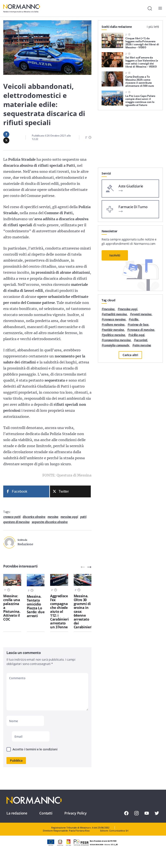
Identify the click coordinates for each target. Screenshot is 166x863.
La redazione (16, 813)
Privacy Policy (75, 813)
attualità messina (115, 314)
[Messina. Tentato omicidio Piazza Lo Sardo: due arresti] (36, 580)
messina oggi (69, 517)
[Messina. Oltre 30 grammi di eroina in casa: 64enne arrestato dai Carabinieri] (83, 580)
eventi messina (142, 314)
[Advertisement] (130, 141)
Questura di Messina (16, 522)
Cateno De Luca (139, 325)
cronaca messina (115, 319)
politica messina (114, 335)
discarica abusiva (34, 517)
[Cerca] (149, 8)
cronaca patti (12, 517)
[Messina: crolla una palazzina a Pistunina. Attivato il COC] (12, 580)
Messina (53, 517)
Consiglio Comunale (116, 345)
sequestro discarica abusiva (50, 522)
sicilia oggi (137, 335)
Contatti (45, 813)
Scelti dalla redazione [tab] (117, 27)
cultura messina (114, 325)
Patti (83, 517)
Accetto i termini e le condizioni (35, 749)
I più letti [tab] (153, 27)
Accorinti (141, 340)
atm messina (142, 345)
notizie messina (114, 330)
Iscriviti (114, 255)
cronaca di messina (141, 330)
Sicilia (134, 319)
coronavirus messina (117, 340)
